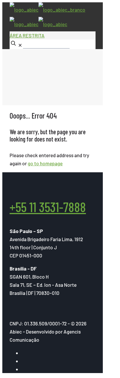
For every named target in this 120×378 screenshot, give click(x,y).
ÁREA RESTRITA (27, 35)
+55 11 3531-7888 (48, 207)
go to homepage (45, 163)
